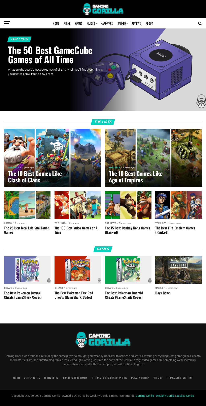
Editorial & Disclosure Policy (109, 378)
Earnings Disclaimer (74, 378)
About (149, 23)
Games (78, 23)
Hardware (107, 23)
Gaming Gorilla (145, 396)
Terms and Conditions (179, 378)
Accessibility (32, 378)
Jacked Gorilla (185, 396)
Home (56, 23)
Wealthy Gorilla (165, 396)
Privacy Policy (140, 378)
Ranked (121, 23)
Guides (91, 23)
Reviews (136, 23)
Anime (67, 23)
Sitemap (157, 378)
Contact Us (51, 378)
